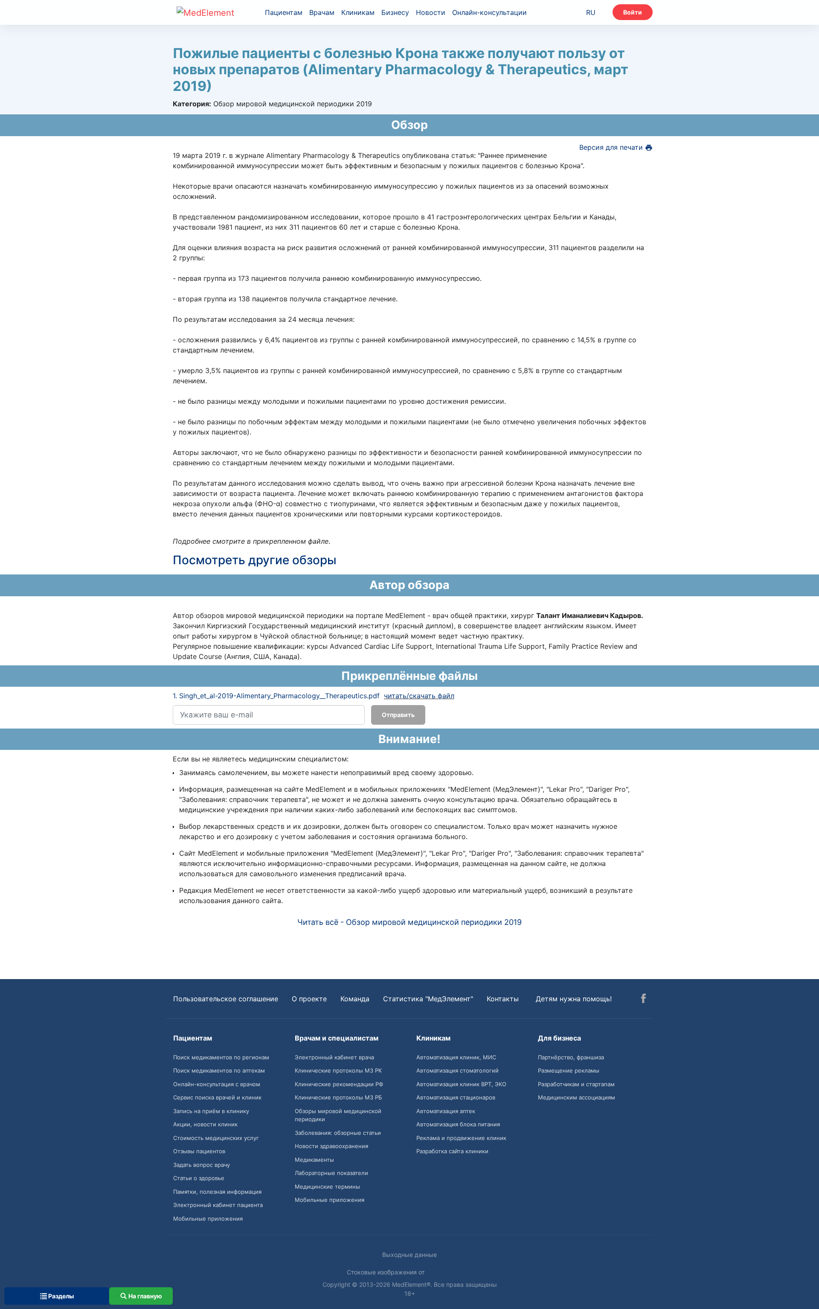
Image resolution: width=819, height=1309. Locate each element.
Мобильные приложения (208, 1218)
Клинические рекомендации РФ (339, 1084)
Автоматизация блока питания (458, 1124)
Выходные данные (409, 1254)
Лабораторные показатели (331, 1172)
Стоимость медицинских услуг (216, 1137)
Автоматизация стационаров (455, 1097)
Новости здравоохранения (331, 1146)
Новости (430, 12)
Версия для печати (612, 147)
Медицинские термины (327, 1186)
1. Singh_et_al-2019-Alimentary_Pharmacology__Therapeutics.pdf (276, 695)
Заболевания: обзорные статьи (338, 1132)
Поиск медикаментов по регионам (221, 1057)
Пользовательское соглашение (225, 998)
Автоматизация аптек (445, 1111)
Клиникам (358, 12)
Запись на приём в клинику (211, 1111)
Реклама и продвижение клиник (461, 1137)
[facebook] (643, 999)
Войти (632, 12)
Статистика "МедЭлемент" (428, 998)
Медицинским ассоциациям (576, 1097)
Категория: (192, 103)
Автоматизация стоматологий (457, 1070)
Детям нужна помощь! (574, 998)
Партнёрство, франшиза (571, 1057)
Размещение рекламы (568, 1070)
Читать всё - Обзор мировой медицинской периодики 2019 (409, 922)
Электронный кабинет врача (334, 1057)
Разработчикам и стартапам (576, 1084)
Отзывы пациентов (199, 1151)
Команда (354, 998)
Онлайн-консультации (489, 12)
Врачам (321, 12)
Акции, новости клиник (205, 1124)
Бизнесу (395, 12)
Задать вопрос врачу (201, 1164)
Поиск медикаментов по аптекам (219, 1070)
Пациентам (283, 12)
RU (590, 12)
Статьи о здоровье (198, 1178)
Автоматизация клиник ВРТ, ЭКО (461, 1084)
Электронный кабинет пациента (218, 1204)
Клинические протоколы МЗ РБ (338, 1097)
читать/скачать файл (419, 695)
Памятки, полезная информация (217, 1191)
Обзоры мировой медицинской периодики (338, 1115)
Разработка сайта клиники (452, 1151)
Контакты (503, 998)
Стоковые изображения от (386, 1272)
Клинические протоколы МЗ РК (338, 1070)
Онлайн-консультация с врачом (216, 1084)
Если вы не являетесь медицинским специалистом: (261, 759)
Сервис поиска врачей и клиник (217, 1097)
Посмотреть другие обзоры (255, 560)
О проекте (309, 998)
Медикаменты (314, 1159)
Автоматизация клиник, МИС (456, 1057)
